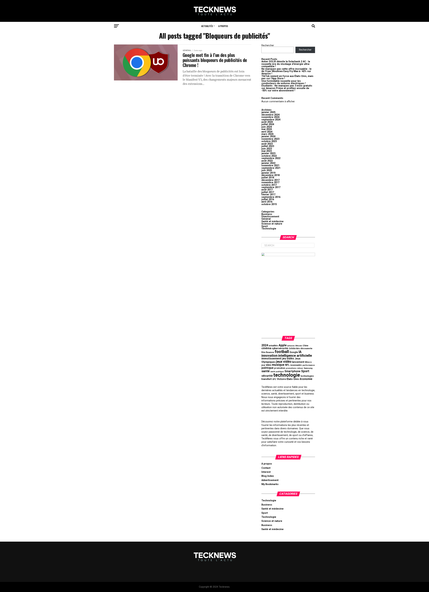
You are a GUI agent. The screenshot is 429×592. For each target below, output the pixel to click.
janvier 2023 (268, 153)
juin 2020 (266, 170)
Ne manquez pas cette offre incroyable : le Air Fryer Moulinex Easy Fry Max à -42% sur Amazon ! (286, 71)
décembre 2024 (270, 114)
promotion (279, 368)
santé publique (277, 371)
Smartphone (292, 371)
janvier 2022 (268, 163)
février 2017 (268, 194)
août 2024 (267, 122)
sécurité (267, 375)
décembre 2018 (270, 175)
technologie (286, 375)
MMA (268, 365)
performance (308, 365)
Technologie (268, 228)
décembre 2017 (270, 180)
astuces (291, 345)
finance (270, 352)
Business (266, 214)
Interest (266, 472)
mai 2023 (266, 151)
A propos (223, 26)
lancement (298, 362)
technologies (307, 376)
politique (267, 367)
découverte (306, 348)
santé (265, 371)
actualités (273, 345)
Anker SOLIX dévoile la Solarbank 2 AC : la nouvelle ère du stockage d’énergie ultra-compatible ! (285, 64)
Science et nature (271, 223)
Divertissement (270, 216)
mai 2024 (266, 129)
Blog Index (267, 476)
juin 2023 (266, 148)
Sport (264, 226)
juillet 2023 (267, 146)
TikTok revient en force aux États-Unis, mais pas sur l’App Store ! (287, 77)
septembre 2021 (270, 168)
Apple (283, 345)
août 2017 (267, 189)
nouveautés (296, 365)
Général (266, 218)
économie (306, 379)
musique (278, 365)
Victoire (281, 379)
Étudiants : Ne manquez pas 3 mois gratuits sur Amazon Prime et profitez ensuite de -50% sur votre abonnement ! (286, 88)
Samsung (308, 368)
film (263, 352)
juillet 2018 (267, 177)
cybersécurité (280, 348)
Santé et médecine (272, 221)
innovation (269, 356)
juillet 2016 (267, 199)
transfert (266, 379)
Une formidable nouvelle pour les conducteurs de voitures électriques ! (283, 82)
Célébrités (294, 348)
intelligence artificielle (295, 356)
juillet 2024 (267, 124)
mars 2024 (267, 134)
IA (300, 352)
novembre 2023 (270, 139)
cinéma (266, 348)
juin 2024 (266, 126)
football (282, 351)
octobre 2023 (269, 141)
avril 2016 (266, 201)
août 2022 (267, 160)
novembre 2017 (270, 182)
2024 (264, 345)
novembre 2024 (270, 117)
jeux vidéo (283, 362)
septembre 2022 (270, 158)
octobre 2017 (269, 185)
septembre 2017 (270, 187)
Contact (265, 468)
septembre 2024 (270, 119)
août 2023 (267, 143)
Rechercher (267, 45)
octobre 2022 (269, 156)
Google (294, 352)
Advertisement (270, 480)
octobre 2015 (269, 204)
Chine (305, 345)
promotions (291, 368)
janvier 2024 (268, 136)
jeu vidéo (288, 358)
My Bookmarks (270, 484)
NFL (287, 364)
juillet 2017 (267, 192)
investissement (271, 358)
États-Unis (293, 379)
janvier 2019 (268, 172)
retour (300, 368)
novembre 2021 (270, 165)
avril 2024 (266, 131)
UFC (274, 379)
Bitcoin (298, 345)
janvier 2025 (268, 112)
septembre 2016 (270, 197)
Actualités (207, 26)
